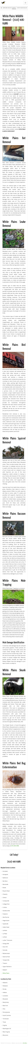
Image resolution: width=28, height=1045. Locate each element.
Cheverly (5, 894)
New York (5, 1005)
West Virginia (6, 1032)
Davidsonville (6, 910)
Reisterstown (6, 953)
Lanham (5, 930)
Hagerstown (6, 920)
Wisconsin (5, 1035)
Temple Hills (6, 960)
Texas (4, 1022)
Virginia (5, 1025)
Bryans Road (6, 891)
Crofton (5, 907)
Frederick (5, 914)
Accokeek (5, 871)
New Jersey (6, 1002)
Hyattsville (5, 924)
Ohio (4, 1009)
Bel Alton (5, 881)
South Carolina (7, 1015)
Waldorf (5, 970)
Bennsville (5, 884)
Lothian (5, 937)
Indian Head (6, 927)
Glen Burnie (6, 917)
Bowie (4, 887)
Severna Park (6, 957)
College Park (6, 904)
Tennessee (6, 1018)
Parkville (5, 950)
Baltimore (5, 878)
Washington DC (7, 1028)
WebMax (25, 1043)
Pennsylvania (6, 1012)
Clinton (5, 897)
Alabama (5, 982)
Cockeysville (6, 901)
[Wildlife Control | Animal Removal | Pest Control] (3, 2)
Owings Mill (6, 943)
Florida (4, 989)
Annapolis (5, 874)
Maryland (5, 999)
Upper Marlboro (7, 966)
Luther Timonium (7, 940)
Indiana (5, 992)
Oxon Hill (5, 947)
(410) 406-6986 (15, 846)
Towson (5, 963)
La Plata (5, 933)
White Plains (6, 973)
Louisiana (5, 996)
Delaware (5, 986)
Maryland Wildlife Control (9, 7)
